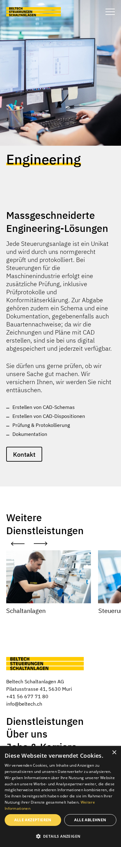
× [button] (114, 752)
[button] (60, 836)
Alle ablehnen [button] (90, 820)
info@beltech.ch (24, 704)
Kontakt (24, 454)
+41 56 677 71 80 (27, 696)
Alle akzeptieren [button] (32, 820)
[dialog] (60, 796)
